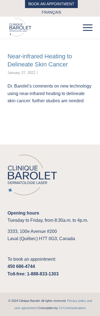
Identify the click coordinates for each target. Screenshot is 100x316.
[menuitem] (51, 4)
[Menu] (84, 27)
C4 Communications (72, 308)
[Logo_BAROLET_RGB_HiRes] (42, 27)
